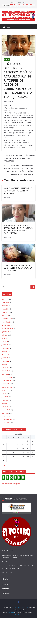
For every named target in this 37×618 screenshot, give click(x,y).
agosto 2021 (5, 390)
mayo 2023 (5, 348)
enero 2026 (5, 299)
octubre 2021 (6, 384)
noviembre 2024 (7, 322)
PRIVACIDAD (6, 593)
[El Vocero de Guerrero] (4, 26)
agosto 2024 (5, 332)
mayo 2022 (5, 361)
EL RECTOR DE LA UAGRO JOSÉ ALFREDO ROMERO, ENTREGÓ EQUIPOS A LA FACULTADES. (19, 158)
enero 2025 (5, 315)
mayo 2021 (5, 400)
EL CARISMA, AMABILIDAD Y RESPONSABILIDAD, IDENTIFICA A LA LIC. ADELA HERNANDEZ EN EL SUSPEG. (18, 229)
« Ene (3, 465)
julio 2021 (5, 393)
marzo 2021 (5, 406)
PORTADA (5, 585)
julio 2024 (5, 335)
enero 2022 (5, 374)
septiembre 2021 (7, 387)
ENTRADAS (5, 589)
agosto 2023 (5, 338)
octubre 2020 (6, 423)
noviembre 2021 (7, 380)
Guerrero (6, 59)
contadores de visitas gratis (11, 484)
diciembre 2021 (7, 377)
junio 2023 (5, 345)
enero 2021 (5, 413)
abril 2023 (5, 351)
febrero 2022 (6, 371)
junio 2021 (5, 397)
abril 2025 (5, 306)
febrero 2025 (6, 312)
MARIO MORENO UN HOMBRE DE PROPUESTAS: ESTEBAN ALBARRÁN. (18, 191)
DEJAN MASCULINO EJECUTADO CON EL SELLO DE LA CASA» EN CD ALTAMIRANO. (18, 268)
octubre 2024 (6, 325)
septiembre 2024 (7, 328)
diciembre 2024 (7, 319)
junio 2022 (5, 358)
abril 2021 (5, 403)
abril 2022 (5, 364)
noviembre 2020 (7, 420)
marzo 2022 (5, 367)
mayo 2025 (5, 302)
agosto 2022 (5, 354)
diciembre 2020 (7, 416)
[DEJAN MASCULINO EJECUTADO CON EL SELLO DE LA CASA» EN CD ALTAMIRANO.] (18, 246)
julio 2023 (5, 341)
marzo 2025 (5, 309)
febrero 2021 (6, 410)
